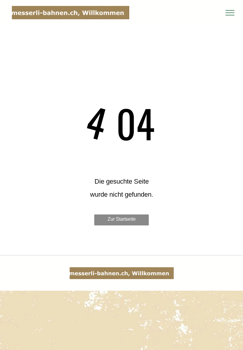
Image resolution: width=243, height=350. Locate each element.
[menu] (230, 12)
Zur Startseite (122, 219)
